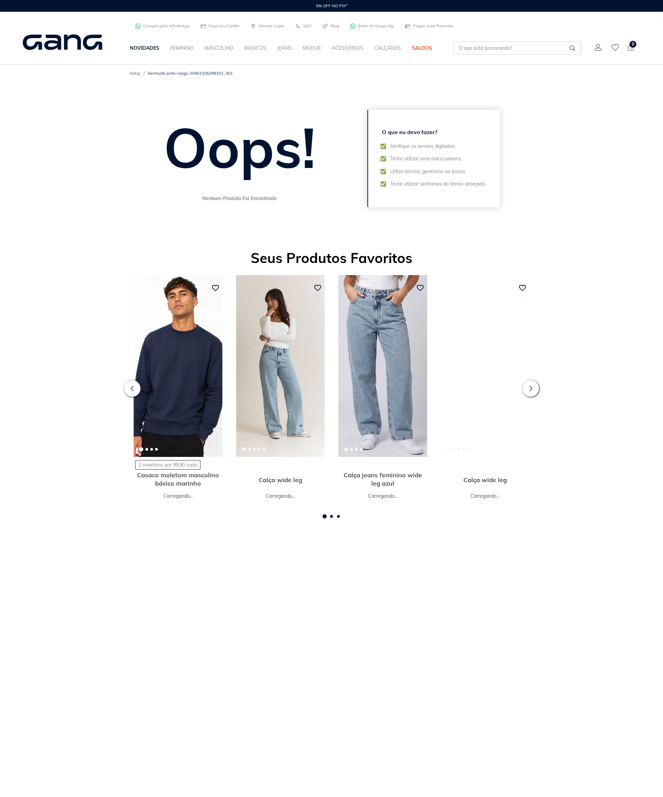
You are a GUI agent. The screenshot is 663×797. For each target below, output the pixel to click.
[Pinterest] (548, 655)
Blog (334, 25)
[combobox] (517, 48)
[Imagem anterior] (145, 366)
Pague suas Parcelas (433, 25)
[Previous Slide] (132, 390)
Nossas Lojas (271, 25)
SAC (307, 25)
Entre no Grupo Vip (376, 25)
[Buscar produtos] (572, 48)
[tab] (141, 449)
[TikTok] (573, 655)
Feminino (233, 581)
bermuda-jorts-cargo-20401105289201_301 (190, 73)
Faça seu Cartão (224, 25)
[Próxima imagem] (211, 366)
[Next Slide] (530, 390)
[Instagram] (561, 655)
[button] (325, 521)
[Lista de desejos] (615, 48)
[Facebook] (536, 655)
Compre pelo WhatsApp (166, 25)
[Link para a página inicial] (134, 73)
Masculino (271, 581)
